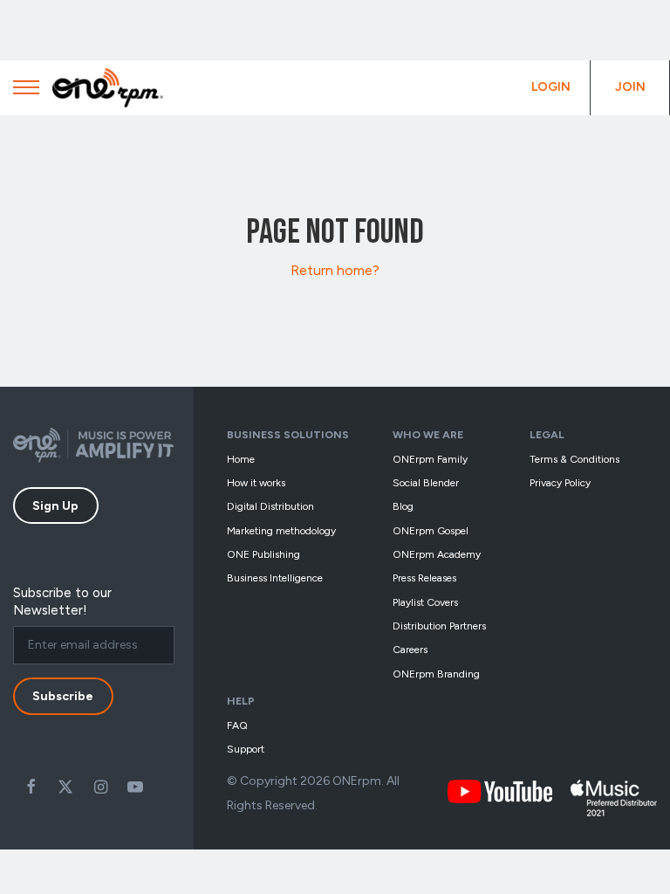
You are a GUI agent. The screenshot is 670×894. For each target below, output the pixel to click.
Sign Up (55, 506)
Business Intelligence (275, 578)
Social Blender (426, 483)
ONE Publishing (263, 554)
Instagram (100, 787)
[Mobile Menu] (26, 91)
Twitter (65, 787)
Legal (547, 434)
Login (551, 86)
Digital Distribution (270, 506)
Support (245, 749)
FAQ (237, 725)
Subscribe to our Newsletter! (62, 601)
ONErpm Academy (437, 554)
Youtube (135, 787)
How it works (256, 483)
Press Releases (424, 578)
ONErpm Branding (436, 674)
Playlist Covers (425, 602)
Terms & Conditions (574, 459)
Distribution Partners (439, 626)
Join (630, 86)
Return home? (335, 270)
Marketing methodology (281, 531)
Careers (410, 649)
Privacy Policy (560, 483)
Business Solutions (288, 434)
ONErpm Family (430, 459)
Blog (403, 506)
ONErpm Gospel (430, 531)
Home (241, 459)
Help (241, 700)
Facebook (30, 787)
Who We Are (428, 434)
